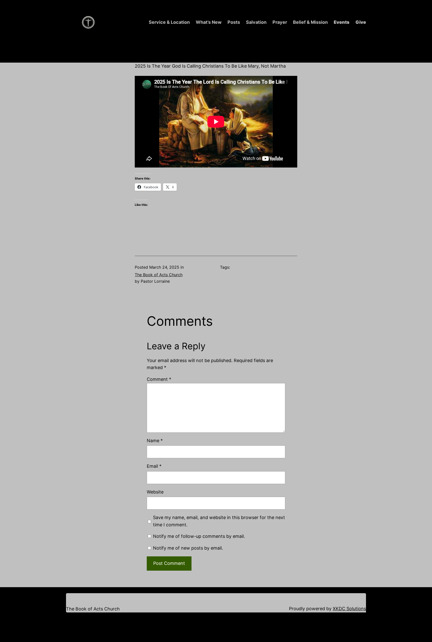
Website (155, 492)
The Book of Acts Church (158, 274)
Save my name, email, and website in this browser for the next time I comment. (219, 521)
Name (155, 440)
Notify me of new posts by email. (188, 548)
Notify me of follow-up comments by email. (199, 536)
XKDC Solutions (349, 608)
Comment (159, 379)
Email (154, 466)
